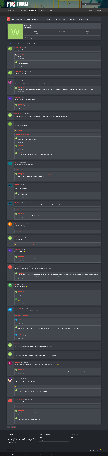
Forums (41, 440)
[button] (15, 10)
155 (37, 33)
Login (72, 437)
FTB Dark (12, 450)
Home (40, 437)
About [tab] (35, 43)
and (26, 244)
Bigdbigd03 (21, 54)
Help (93, 450)
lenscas (16, 184)
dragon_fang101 (18, 47)
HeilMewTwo (17, 308)
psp (15, 284)
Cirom (16, 379)
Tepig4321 (17, 162)
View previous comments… (22, 134)
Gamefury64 (17, 97)
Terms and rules (79, 450)
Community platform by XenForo (22, 454)
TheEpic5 (17, 123)
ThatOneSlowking (19, 266)
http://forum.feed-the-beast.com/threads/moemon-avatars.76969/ (34, 175)
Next (13, 427)
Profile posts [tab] (11, 43)
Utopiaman (17, 362)
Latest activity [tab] (21, 43)
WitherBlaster (21, 87)
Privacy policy (87, 450)
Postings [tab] (29, 43)
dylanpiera (17, 223)
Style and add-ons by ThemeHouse (46, 454)
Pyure (16, 80)
